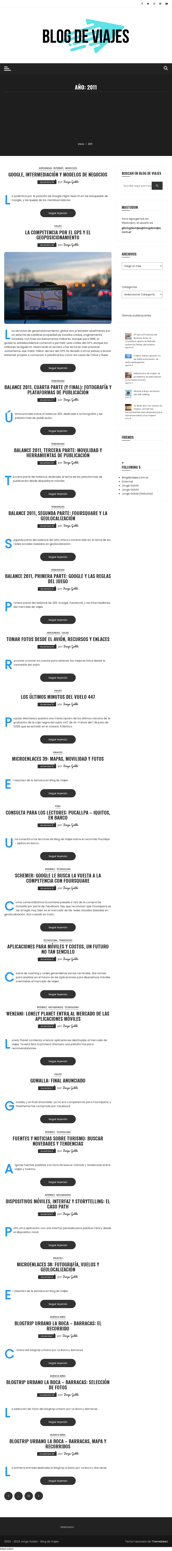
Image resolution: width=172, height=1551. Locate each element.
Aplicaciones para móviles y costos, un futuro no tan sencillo (58, 949)
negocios (71, 168)
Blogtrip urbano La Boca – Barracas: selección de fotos (58, 1385)
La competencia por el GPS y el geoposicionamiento (58, 235)
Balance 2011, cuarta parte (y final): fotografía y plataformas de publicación (58, 390)
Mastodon (67, 1527)
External (127, 481)
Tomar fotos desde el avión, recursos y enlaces (58, 639)
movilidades (56, 1007)
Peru (58, 806)
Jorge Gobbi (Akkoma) (137, 494)
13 (29, 1496)
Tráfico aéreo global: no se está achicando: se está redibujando (143, 359)
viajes (58, 226)
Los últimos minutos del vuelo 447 (58, 696)
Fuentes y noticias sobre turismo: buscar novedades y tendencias (58, 1141)
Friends (128, 437)
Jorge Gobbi (70, 182)
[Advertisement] (86, 117)
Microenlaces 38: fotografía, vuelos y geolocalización (58, 1267)
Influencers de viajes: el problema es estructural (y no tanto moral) (143, 377)
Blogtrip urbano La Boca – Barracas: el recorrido (57, 1326)
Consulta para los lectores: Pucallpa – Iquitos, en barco (58, 815)
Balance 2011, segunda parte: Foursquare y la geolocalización (57, 516)
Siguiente (39, 1496)
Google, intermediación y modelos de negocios (57, 174)
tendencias (58, 381)
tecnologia (64, 869)
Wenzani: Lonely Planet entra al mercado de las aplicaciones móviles (57, 1016)
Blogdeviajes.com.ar (135, 477)
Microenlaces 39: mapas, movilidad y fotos (58, 758)
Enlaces (58, 752)
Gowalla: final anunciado (57, 1080)
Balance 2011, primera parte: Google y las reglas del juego (58, 578)
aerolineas (45, 168)
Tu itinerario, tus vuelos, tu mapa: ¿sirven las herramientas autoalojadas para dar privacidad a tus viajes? (143, 410)
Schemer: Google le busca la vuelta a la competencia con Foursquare (58, 878)
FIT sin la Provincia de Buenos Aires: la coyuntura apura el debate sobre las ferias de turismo (141, 339)
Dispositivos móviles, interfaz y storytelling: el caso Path (58, 1204)
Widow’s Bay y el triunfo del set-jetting (147, 393)
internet (58, 168)
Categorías (129, 287)
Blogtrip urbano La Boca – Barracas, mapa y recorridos (57, 1444)
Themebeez (160, 1541)
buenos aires (58, 1317)
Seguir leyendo (58, 213)
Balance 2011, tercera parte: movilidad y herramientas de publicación (58, 453)
